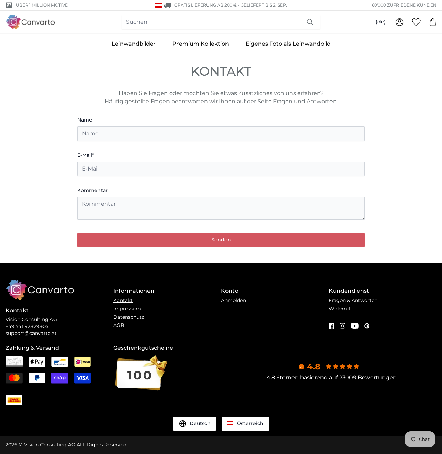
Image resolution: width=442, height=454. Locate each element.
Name (84, 120)
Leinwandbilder (134, 43)
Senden (221, 239)
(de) (381, 22)
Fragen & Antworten (353, 300)
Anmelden (233, 300)
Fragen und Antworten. (305, 101)
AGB (118, 325)
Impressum (127, 309)
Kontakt (123, 300)
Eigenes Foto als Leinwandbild (288, 43)
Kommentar (92, 190)
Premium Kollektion (200, 43)
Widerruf (339, 309)
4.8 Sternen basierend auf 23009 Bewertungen (332, 377)
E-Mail (85, 155)
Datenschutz (128, 317)
